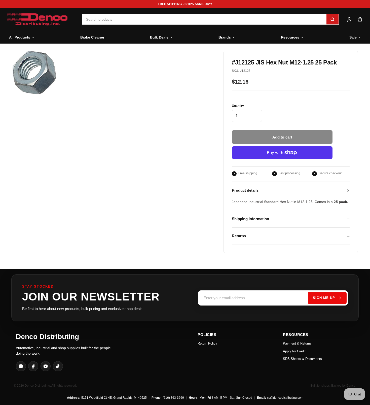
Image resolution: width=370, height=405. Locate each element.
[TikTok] (58, 366)
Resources (290, 37)
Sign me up (324, 298)
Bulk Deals (159, 37)
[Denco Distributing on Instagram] (21, 366)
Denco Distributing (47, 337)
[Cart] (360, 19)
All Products (19, 37)
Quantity (238, 106)
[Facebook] (33, 366)
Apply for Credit (294, 351)
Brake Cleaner (92, 37)
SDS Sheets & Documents (302, 359)
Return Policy (207, 343)
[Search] (332, 19)
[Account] (349, 19)
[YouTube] (46, 366)
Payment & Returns (297, 343)
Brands (224, 37)
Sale (353, 37)
